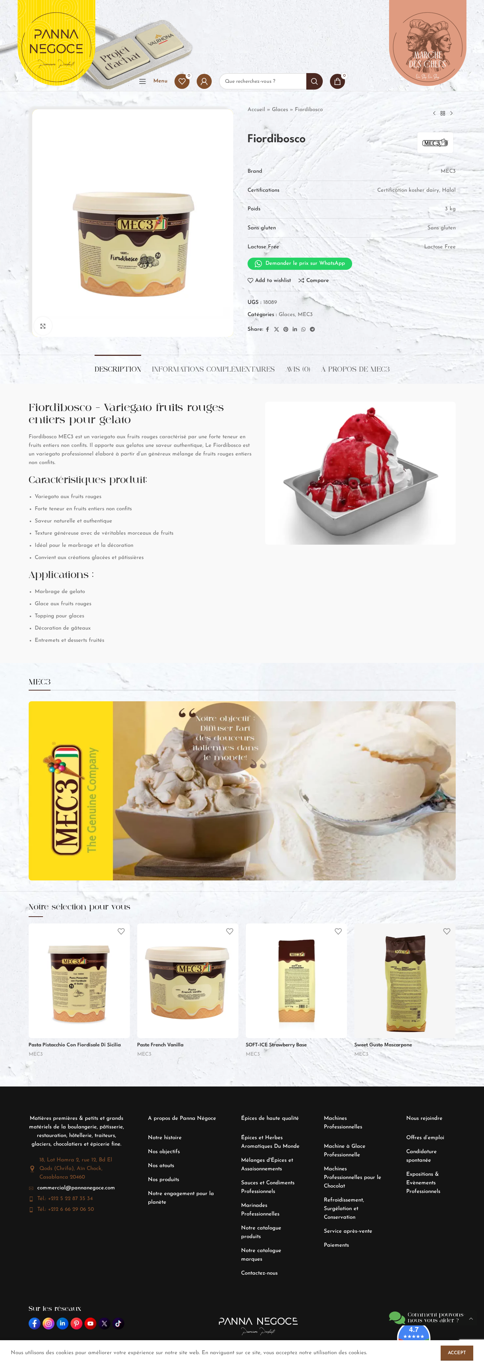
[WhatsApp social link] (303, 330)
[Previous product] (434, 113)
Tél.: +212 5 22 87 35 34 (65, 1199)
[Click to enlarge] (43, 326)
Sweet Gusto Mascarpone (383, 1044)
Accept (457, 1353)
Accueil (256, 110)
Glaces (280, 110)
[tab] (118, 366)
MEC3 (305, 314)
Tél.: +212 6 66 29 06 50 (65, 1209)
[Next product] (451, 113)
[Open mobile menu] (142, 81)
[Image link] (34, 1323)
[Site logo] (56, 47)
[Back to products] (443, 113)
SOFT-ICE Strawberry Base (276, 1044)
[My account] (204, 81)
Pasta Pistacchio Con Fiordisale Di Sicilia (75, 1044)
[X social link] (276, 330)
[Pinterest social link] (286, 330)
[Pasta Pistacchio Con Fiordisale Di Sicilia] (79, 980)
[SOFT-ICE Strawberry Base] (296, 980)
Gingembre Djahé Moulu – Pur (57, 1341)
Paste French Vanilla (160, 1044)
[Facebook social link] (267, 330)
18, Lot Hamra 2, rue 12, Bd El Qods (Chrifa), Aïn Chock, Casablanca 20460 (75, 1168)
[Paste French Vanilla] (188, 980)
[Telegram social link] (312, 330)
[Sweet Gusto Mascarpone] (405, 980)
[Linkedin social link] (295, 330)
